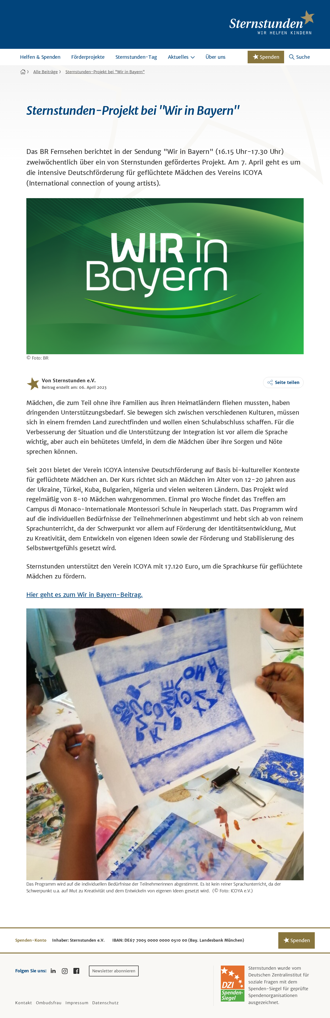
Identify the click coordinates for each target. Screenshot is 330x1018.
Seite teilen (287, 382)
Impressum (76, 1002)
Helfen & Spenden (40, 57)
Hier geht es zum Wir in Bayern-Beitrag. (84, 595)
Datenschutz (105, 1002)
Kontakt (23, 1002)
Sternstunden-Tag (136, 57)
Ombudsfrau (49, 1002)
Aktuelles (178, 57)
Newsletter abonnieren (113, 970)
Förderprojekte (88, 57)
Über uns (216, 57)
